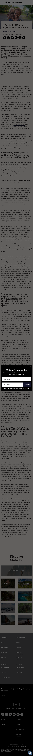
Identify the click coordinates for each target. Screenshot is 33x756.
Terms (18, 388)
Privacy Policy (26, 388)
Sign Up (27, 384)
